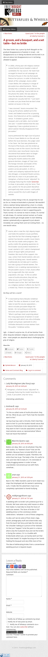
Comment (9, 575)
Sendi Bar (35, 182)
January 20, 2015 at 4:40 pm (16, 386)
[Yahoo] (20, 566)
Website (9, 612)
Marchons (8, 33)
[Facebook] (8, 566)
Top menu (8, 2)
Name (9, 599)
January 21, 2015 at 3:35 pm (22, 477)
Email (9, 605)
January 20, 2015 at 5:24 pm (16, 409)
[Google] (16, 566)
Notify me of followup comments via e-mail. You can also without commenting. (22, 627)
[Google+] (12, 566)
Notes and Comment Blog (14, 370)
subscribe (23, 627)
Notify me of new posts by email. (20, 622)
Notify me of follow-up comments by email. (24, 619)
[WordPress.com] (24, 566)
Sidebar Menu (10, 29)
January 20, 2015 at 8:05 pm (22, 443)
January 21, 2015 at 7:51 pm (22, 498)
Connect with (11, 563)
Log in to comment (34, 370)
